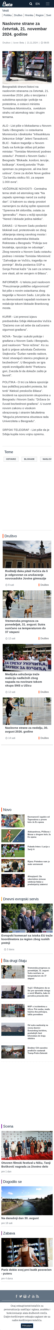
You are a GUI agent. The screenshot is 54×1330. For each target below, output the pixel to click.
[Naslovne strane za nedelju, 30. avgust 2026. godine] (27, 711)
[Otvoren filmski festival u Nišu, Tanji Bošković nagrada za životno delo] (27, 1145)
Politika (8, 15)
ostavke (11, 459)
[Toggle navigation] (48, 4)
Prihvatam (27, 1325)
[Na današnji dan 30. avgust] (27, 1200)
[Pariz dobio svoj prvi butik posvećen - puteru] (27, 1252)
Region (40, 15)
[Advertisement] (27, 501)
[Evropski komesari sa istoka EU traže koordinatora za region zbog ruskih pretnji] (27, 918)
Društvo (18, 15)
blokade (29, 459)
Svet (48, 15)
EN (38, 3)
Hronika (29, 15)
